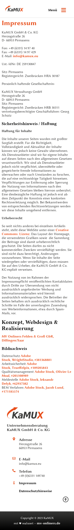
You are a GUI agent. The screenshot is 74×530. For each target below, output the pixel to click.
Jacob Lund (54, 387)
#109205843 (39, 368)
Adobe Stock (44, 372)
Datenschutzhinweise (35, 491)
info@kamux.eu (25, 56)
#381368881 (43, 360)
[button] (63, 10)
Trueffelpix (20, 368)
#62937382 (20, 384)
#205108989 (19, 376)
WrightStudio (22, 360)
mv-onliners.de (48, 523)
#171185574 (10, 391)
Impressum (27, 483)
